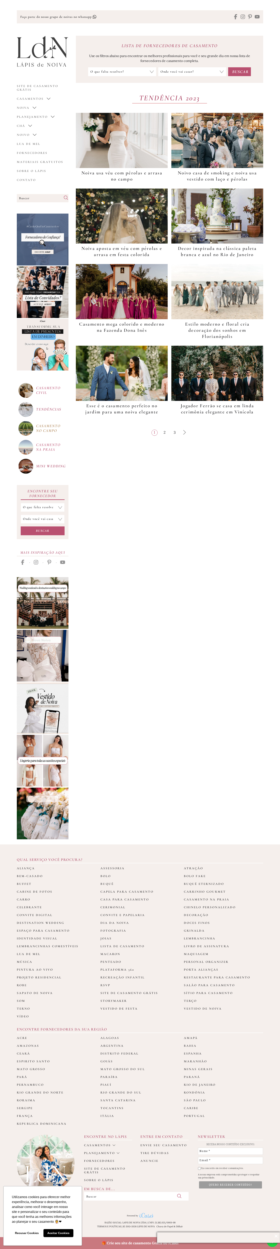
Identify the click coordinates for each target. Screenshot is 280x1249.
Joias (106, 938)
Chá (21, 126)
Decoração (196, 915)
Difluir (179, 1226)
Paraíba (109, 1077)
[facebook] (235, 17)
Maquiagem (196, 954)
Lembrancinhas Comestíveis (48, 946)
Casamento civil (48, 390)
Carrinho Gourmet (205, 891)
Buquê (107, 884)
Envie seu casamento (163, 1145)
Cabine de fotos (34, 891)
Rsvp (105, 985)
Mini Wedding (51, 466)
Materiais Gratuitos (40, 162)
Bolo (105, 876)
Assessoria (112, 868)
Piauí (106, 1085)
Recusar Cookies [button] (27, 1233)
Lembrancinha (199, 938)
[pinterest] (250, 17)
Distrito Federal (119, 1053)
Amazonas (28, 1046)
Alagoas (109, 1038)
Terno (23, 1008)
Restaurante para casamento (217, 977)
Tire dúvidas (154, 1153)
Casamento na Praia (206, 899)
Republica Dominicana (42, 1123)
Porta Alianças (201, 969)
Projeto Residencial (39, 977)
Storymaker (113, 1001)
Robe (22, 985)
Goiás (106, 1061)
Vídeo (23, 1016)
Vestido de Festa (119, 1008)
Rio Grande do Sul (120, 1092)
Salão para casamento (209, 985)
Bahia (190, 1046)
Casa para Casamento (124, 899)
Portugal (194, 1116)
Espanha (193, 1053)
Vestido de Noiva (203, 1008)
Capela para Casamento (127, 891)
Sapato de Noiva (35, 993)
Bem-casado (30, 876)
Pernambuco (30, 1085)
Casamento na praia (48, 447)
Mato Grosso (31, 1069)
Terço (190, 1001)
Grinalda (194, 930)
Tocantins (112, 1108)
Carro (23, 899)
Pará (22, 1077)
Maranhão (195, 1061)
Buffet (24, 884)
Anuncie (149, 1161)
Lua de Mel (28, 144)
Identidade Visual (37, 938)
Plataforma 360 (117, 969)
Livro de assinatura (206, 946)
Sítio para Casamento (208, 993)
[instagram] (242, 17)
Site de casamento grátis (104, 1170)
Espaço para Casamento (43, 930)
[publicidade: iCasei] (42, 345)
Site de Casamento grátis (37, 88)
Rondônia (194, 1092)
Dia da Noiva (114, 923)
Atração (193, 868)
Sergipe (25, 1108)
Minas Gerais (198, 1069)
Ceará (23, 1053)
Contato (26, 180)
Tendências (48, 409)
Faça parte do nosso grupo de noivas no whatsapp (56, 17)
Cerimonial (112, 907)
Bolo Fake (195, 876)
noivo (23, 135)
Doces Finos (197, 923)
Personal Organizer (206, 962)
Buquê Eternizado (204, 884)
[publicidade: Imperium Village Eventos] (42, 603)
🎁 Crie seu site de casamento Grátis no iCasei (140, 1243)
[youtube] (257, 17)
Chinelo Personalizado (210, 907)
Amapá (191, 1038)
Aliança (26, 868)
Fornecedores (32, 153)
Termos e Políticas (109, 1226)
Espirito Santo (33, 1061)
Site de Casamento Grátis (129, 993)
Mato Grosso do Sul (122, 1069)
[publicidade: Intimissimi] (42, 761)
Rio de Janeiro (200, 1085)
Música (24, 962)
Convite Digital (34, 915)
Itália (107, 1116)
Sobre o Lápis (31, 171)
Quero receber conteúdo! (230, 1184)
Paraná (192, 1077)
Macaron (110, 954)
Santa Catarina (118, 1100)
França (25, 1116)
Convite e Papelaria (122, 915)
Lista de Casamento (122, 946)
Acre (22, 1038)
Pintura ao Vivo (35, 969)
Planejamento (32, 117)
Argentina (112, 1046)
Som (21, 1001)
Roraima (26, 1100)
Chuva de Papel (164, 1226)
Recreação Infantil (122, 977)
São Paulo (195, 1100)
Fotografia (113, 930)
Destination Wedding (40, 923)
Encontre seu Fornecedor (42, 493)
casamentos (30, 99)
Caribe (191, 1108)
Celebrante (29, 907)
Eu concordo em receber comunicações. (222, 1168)
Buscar (42, 531)
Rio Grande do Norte (40, 1092)
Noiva (23, 108)
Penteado (110, 962)
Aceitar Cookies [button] (58, 1233)
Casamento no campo (48, 428)
